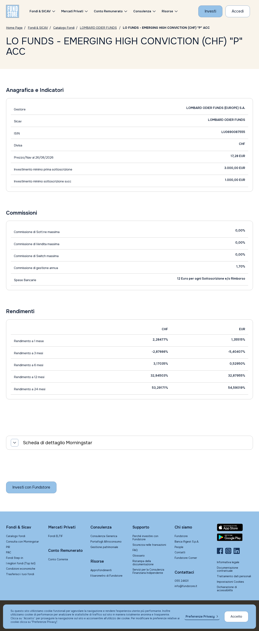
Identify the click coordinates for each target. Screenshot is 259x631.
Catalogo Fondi (64, 28)
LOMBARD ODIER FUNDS (98, 28)
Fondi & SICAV (38, 28)
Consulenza (142, 11)
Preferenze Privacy (200, 616)
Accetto (236, 616)
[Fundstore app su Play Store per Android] (235, 537)
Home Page (14, 28)
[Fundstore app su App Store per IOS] (235, 527)
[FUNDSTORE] (12, 11)
